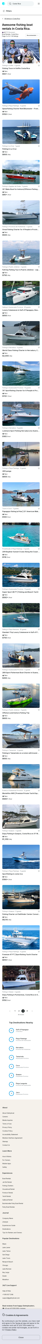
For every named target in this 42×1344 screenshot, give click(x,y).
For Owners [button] (6, 1160)
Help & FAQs (6, 1291)
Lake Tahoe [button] (6, 1251)
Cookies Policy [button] (7, 1131)
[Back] (4, 51)
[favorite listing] (39, 65)
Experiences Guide (8, 1225)
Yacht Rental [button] (6, 1196)
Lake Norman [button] (6, 1269)
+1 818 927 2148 (7, 1294)
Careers (5, 1116)
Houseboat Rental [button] (8, 1189)
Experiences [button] (7, 1173)
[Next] (37, 51)
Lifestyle (5, 1222)
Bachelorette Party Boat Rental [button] (12, 1203)
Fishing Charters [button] (7, 1186)
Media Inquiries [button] (7, 1120)
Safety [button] (4, 1167)
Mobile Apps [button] (6, 1163)
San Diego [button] (5, 1254)
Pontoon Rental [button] (7, 1193)
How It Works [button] (6, 1156)
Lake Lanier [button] (6, 1247)
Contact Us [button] (6, 1145)
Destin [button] (4, 1276)
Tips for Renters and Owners (12, 1232)
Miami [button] (4, 1244)
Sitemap (5, 1141)
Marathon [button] (5, 1279)
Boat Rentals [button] (6, 1178)
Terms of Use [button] (20, 1323)
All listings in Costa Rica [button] (12, 18)
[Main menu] (39, 3)
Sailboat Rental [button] (7, 1200)
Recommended (31, 35)
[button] (6, 34)
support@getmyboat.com (11, 1298)
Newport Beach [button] (7, 1262)
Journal (5, 1213)
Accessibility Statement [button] (10, 1134)
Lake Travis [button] (6, 1258)
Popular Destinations (10, 1238)
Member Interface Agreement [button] (12, 1138)
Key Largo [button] (5, 1272)
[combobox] (20, 4)
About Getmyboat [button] (8, 1113)
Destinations (6, 1229)
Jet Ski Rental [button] (7, 1182)
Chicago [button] (5, 1265)
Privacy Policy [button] (10, 1330)
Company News (7, 1218)
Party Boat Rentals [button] (8, 1207)
